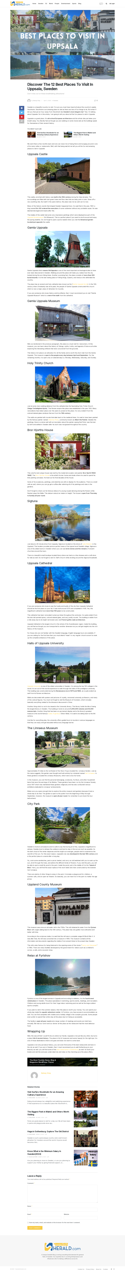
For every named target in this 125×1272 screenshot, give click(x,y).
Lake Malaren (87, 544)
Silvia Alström (33, 1156)
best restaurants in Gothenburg (68, 1049)
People (57, 3)
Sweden (40, 3)
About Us (98, 1269)
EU (46, 3)
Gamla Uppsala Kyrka (80, 284)
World (51, 3)
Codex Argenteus (54, 714)
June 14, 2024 (41, 137)
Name (29, 1206)
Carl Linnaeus (90, 773)
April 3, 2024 (47, 100)
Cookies (105, 1269)
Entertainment (65, 3)
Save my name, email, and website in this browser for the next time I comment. (54, 1222)
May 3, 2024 (42, 1156)
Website (66, 1214)
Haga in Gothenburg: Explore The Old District (48, 1131)
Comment (31, 1183)
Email (29, 1214)
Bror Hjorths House (42, 475)
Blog (79, 3)
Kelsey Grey (36, 100)
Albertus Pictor (53, 420)
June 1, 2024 (77, 137)
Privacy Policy (90, 1269)
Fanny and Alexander (89, 945)
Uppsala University (34, 686)
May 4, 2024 (40, 1134)
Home (34, 3)
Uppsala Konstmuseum (35, 217)
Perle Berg (32, 1097)
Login (113, 3)
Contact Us (81, 1269)
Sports (74, 3)
